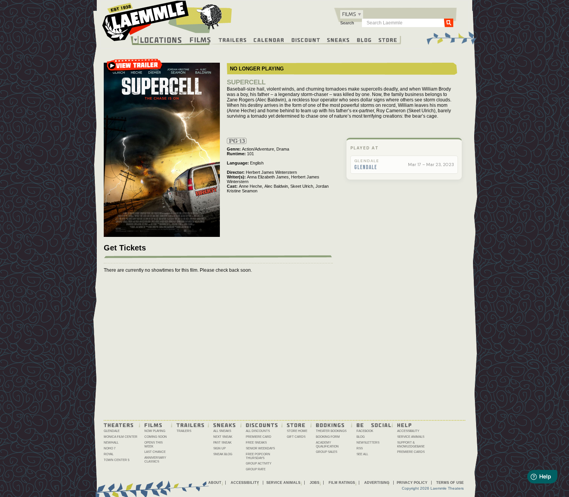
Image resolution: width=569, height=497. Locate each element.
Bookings (330, 425)
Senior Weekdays (260, 448)
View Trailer (134, 68)
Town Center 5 (116, 460)
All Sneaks (222, 431)
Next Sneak (222, 437)
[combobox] (351, 14)
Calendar (269, 39)
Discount (305, 39)
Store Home (297, 431)
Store (388, 39)
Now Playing (154, 431)
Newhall (111, 442)
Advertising (376, 483)
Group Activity (258, 463)
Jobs (314, 483)
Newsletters (367, 442)
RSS (359, 448)
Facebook (364, 431)
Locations (161, 40)
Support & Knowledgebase (411, 444)
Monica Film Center (120, 437)
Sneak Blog (222, 454)
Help (404, 425)
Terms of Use (450, 483)
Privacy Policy (412, 483)
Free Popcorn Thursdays (258, 456)
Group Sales (326, 452)
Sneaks (338, 39)
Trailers (233, 39)
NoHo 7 (109, 448)
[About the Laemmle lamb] (209, 16)
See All (362, 454)
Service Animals (410, 437)
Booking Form (328, 437)
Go (449, 22)
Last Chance (155, 452)
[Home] (167, 22)
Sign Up (219, 448)
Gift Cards (296, 437)
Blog (364, 39)
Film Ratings (342, 483)
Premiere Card (258, 437)
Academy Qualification (327, 444)
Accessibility (408, 431)
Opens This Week (153, 444)
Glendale (365, 168)
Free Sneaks (256, 442)
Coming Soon (155, 437)
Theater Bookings (331, 431)
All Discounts (258, 431)
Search (347, 23)
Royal (108, 454)
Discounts (262, 425)
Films (200, 39)
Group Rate (256, 469)
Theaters (119, 425)
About (214, 483)
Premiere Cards (411, 452)
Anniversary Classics (155, 459)
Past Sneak (222, 442)
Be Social (374, 425)
